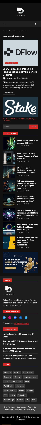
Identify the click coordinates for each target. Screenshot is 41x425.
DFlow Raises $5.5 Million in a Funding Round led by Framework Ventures (20, 53)
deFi (27, 381)
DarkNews (32, 417)
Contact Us (21, 407)
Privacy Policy (29, 409)
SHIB (12, 395)
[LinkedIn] (20, 317)
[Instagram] (9, 317)
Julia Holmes (11, 78)
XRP (33, 400)
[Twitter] (4, 317)
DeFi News (8, 63)
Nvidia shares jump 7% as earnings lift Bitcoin (9, 143)
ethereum (20, 386)
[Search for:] (16, 126)
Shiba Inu (22, 395)
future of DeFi (10, 390)
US (27, 400)
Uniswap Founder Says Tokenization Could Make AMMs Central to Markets (9, 214)
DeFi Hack (8, 386)
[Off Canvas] (4, 24)
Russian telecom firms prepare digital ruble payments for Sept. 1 (9, 200)
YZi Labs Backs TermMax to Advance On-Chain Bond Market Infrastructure (9, 242)
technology (9, 400)
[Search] (35, 24)
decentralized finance (13, 381)
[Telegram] (26, 317)
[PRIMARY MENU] (31, 24)
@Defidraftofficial (21, 323)
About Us (32, 407)
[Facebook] (15, 317)
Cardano (7, 377)
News (15, 63)
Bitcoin (17, 372)
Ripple (30, 390)
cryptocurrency (30, 377)
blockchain (27, 372)
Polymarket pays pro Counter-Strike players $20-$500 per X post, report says (9, 186)
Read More (9, 93)
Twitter (20, 400)
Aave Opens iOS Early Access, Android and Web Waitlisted (9, 157)
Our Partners (9, 407)
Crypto (17, 377)
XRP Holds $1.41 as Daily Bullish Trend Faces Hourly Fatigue (9, 228)
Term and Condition (13, 409)
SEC (5, 395)
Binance (7, 372)
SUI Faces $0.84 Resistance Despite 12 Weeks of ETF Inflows (9, 171)
